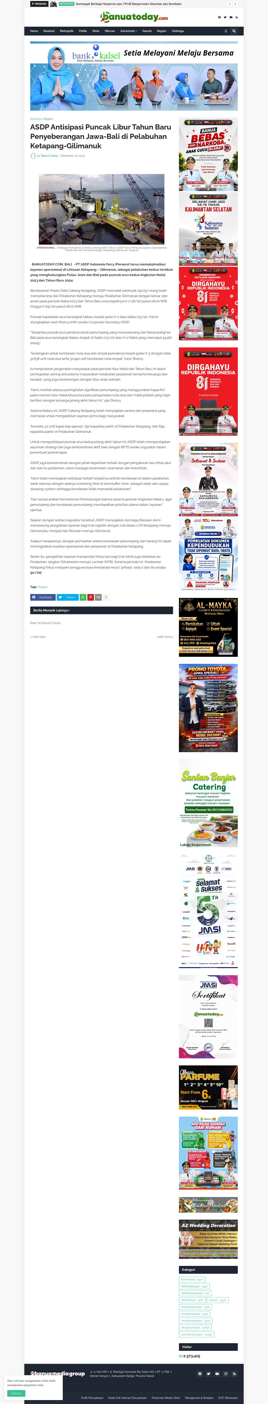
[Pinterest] (90, 597)
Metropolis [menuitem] (67, 31)
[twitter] (225, 17)
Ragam (48, 119)
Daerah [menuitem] (147, 31)
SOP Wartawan (228, 1397)
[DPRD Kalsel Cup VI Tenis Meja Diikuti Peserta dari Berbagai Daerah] (53, 4)
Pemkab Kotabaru (195, 1320)
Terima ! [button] (16, 1393)
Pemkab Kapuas (194, 1313)
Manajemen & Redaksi (199, 1397)
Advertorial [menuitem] (127, 31)
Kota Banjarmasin (195, 1307)
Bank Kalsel (192, 1279)
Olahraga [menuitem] (178, 31)
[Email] (98, 597)
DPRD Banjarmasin (195, 1293)
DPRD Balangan (194, 1286)
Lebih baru (39, 636)
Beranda (35, 119)
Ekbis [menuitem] (95, 31)
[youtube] (231, 17)
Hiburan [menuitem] (110, 31)
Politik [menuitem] (83, 31)
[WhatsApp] (83, 597)
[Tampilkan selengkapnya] (106, 597)
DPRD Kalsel (192, 1300)
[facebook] (219, 17)
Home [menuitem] (34, 31)
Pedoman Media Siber (166, 1397)
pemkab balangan (196, 1334)
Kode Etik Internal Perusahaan (127, 1397)
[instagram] (225, 1374)
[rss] (237, 17)
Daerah (217, 1300)
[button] (229, 4)
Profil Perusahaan (92, 1397)
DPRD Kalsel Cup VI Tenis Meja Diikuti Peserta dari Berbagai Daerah (121, 4)
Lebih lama (164, 636)
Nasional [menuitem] (49, 31)
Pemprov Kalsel (195, 1327)
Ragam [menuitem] (161, 31)
